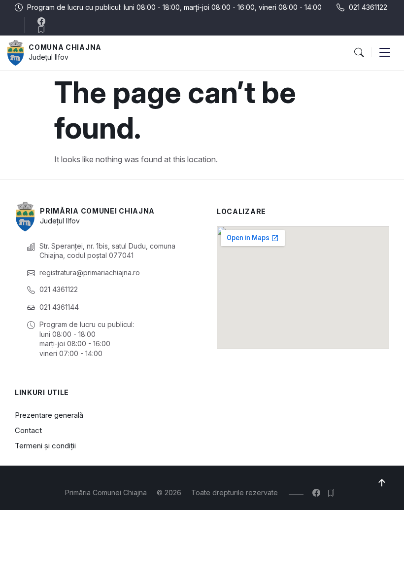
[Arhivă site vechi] (43, 29)
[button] (359, 53)
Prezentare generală (49, 415)
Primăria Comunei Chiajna (97, 211)
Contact (28, 430)
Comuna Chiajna (65, 47)
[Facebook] (43, 21)
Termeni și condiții (45, 445)
